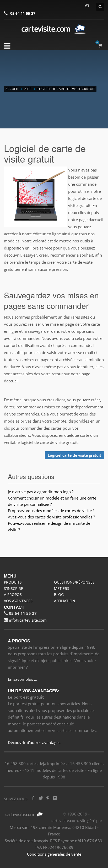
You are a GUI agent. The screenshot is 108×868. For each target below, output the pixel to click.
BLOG (59, 594)
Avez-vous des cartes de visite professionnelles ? (51, 516)
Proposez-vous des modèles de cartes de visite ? (51, 510)
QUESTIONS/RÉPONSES (74, 582)
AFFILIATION (64, 600)
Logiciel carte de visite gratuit (74, 455)
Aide (27, 89)
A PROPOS (13, 594)
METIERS (61, 588)
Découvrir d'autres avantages (34, 742)
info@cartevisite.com (27, 620)
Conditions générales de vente (54, 854)
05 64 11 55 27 (22, 13)
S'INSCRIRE (13, 588)
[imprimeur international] (54, 29)
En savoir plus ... (22, 679)
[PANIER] (101, 45)
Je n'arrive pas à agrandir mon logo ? (40, 491)
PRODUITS (13, 582)
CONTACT (14, 607)
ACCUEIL (12, 89)
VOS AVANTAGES (18, 600)
